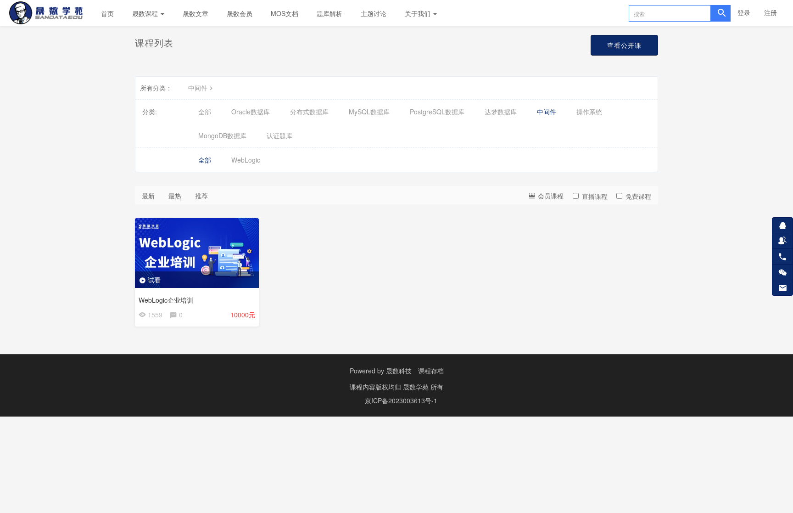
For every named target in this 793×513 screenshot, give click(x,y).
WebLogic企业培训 (166, 299)
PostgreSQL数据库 (437, 111)
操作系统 (589, 111)
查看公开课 (624, 45)
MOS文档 (284, 13)
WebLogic (245, 159)
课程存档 (431, 370)
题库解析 (329, 13)
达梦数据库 (501, 111)
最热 (174, 195)
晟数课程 (146, 13)
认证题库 (279, 135)
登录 (743, 12)
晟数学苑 (416, 386)
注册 (770, 12)
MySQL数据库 (369, 111)
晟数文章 (195, 13)
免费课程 (638, 196)
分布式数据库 (309, 111)
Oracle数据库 (250, 111)
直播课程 (595, 196)
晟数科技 (399, 370)
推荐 (201, 195)
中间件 (197, 87)
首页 (107, 13)
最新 (148, 195)
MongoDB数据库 (222, 135)
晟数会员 (239, 13)
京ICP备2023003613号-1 (401, 400)
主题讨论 (373, 13)
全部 (204, 111)
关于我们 (418, 13)
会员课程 (550, 195)
